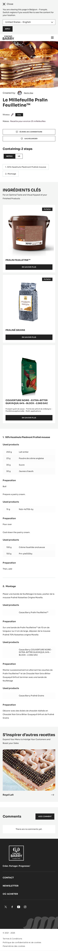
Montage (12, 174)
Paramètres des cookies (14, 946)
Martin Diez (28, 93)
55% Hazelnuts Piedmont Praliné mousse (26, 167)
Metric (9, 156)
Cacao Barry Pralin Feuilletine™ (33, 612)
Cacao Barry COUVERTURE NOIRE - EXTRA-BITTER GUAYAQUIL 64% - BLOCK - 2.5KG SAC (35, 652)
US (19, 156)
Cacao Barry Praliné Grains (31, 695)
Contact (8, 877)
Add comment (45, 816)
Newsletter (10, 885)
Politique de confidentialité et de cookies (22, 942)
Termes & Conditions (12, 938)
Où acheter (10, 894)
